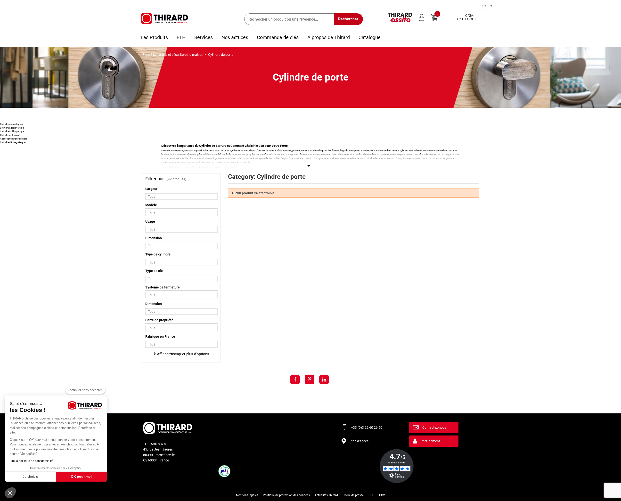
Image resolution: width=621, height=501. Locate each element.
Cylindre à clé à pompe (12, 131)
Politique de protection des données (286, 495)
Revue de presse (353, 495)
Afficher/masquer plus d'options (183, 354)
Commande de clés (278, 37)
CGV (382, 495)
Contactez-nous (434, 427)
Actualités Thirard (326, 495)
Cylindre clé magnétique (12, 142)
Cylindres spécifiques (11, 124)
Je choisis (30, 476)
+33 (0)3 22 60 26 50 (366, 427)
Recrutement (430, 441)
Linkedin (324, 379)
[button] (10, 493)
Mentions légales (247, 495)
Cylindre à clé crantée (11, 135)
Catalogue (370, 37)
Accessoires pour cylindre (13, 138)
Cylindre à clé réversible (12, 127)
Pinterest (309, 379)
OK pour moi (81, 476)
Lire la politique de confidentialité (31, 461)
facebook (295, 379)
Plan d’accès (359, 441)
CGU (371, 495)
